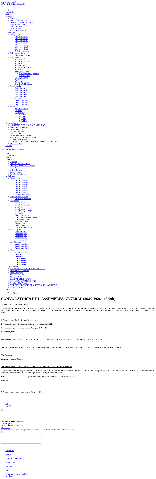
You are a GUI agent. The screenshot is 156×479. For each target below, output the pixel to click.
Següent (8, 406)
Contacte (8, 146)
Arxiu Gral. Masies (21, 109)
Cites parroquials (16, 35)
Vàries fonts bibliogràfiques (29, 74)
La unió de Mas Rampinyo (19, 139)
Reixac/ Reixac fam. (22, 82)
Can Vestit (18, 111)
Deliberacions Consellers (19, 53)
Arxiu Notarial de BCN (23, 67)
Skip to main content (8, 2)
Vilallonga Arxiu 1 (21, 78)
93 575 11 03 (5, 428)
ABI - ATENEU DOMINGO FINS (23, 137)
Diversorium (14, 57)
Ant (6, 404)
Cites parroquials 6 (21, 47)
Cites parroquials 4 (21, 43)
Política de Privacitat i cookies (16, 474)
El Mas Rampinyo (16, 129)
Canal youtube (15, 28)
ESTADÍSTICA (16, 144)
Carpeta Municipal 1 (22, 100)
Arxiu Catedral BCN (22, 61)
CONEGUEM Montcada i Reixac (22, 22)
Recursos (8, 16)
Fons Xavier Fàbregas (18, 30)
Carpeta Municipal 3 (22, 104)
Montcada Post (15, 133)
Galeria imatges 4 (21, 94)
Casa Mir (22, 119)
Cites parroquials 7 (21, 49)
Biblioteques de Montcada (19, 127)
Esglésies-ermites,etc (22, 51)
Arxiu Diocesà (20, 65)
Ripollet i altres (20, 80)
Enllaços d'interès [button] (11, 267)
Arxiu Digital (10, 32)
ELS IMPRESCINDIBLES (20, 20)
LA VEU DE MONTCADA (20, 135)
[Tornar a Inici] (13, 4)
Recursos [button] (8, 160)
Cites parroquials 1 (21, 37)
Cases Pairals (19, 113)
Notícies (8, 14)
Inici (7, 10)
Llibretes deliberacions (23, 55)
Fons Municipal (15, 98)
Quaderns (13, 18)
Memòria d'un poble (17, 131)
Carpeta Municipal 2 (22, 102)
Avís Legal (9, 476)
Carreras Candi (24, 76)
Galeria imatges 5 (21, 96)
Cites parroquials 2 (21, 39)
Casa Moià (23, 121)
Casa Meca (23, 117)
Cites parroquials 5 (21, 45)
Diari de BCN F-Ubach (23, 84)
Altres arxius (19, 70)
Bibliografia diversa (22, 72)
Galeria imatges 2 (21, 90)
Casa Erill (22, 115)
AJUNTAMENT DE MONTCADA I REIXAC (27, 125)
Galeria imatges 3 (21, 92)
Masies (12, 107)
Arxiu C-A (18, 63)
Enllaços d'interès (11, 123)
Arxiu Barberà (20, 59)
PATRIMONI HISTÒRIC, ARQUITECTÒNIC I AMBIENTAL (33, 142)
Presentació (9, 12)
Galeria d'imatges (16, 26)
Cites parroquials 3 (21, 41)
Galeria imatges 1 (21, 88)
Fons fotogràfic (15, 86)
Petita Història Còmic (17, 24)
